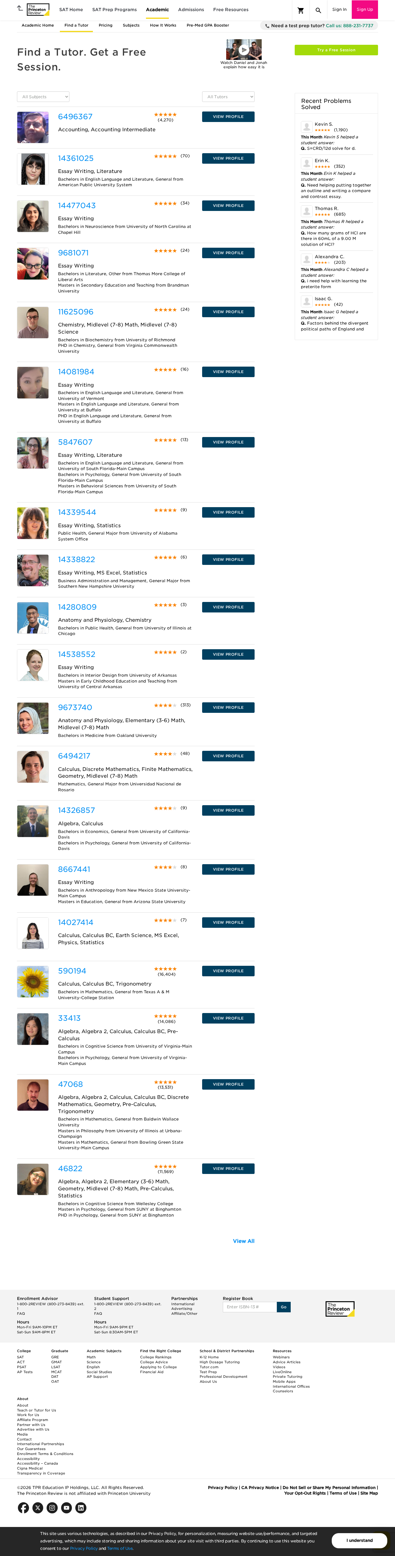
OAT (55, 1381)
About (22, 1405)
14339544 (77, 512)
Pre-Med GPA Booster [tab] (208, 25)
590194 (72, 970)
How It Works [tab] (163, 25)
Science (94, 1362)
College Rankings (156, 1357)
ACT (21, 1362)
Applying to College (158, 1367)
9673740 (75, 707)
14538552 (76, 654)
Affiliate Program (32, 1420)
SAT (20, 1357)
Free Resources (230, 9)
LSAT (55, 1367)
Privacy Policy (84, 1548)
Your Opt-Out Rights (305, 1493)
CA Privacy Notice (260, 1487)
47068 (70, 1084)
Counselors (283, 1391)
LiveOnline (282, 1372)
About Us (208, 1381)
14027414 (76, 922)
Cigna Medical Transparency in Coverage (41, 1470)
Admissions (191, 9)
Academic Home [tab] (38, 25)
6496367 (75, 116)
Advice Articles (287, 1362)
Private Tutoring (287, 1376)
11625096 (76, 311)
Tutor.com (209, 1367)
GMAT (56, 1362)
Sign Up (365, 9)
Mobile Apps (284, 1381)
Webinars (281, 1357)
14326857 (76, 810)
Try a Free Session (336, 50)
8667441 (74, 869)
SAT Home (71, 9)
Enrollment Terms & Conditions (45, 1454)
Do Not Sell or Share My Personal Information (329, 1487)
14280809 (77, 607)
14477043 (77, 205)
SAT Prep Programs (114, 9)
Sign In (339, 9)
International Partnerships (40, 1444)
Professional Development (223, 1376)
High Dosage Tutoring (220, 1362)
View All (244, 1241)
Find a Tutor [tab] (76, 25)
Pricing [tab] (105, 25)
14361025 (76, 158)
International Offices (291, 1386)
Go (284, 1307)
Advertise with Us (33, 1429)
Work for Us (28, 1415)
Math (91, 1357)
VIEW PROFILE (228, 116)
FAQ (21, 1313)
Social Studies (99, 1372)
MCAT (56, 1372)
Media (22, 1434)
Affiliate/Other (184, 1313)
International (182, 1304)
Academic (157, 9)
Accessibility (28, 1459)
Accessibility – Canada (37, 1463)
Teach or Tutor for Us (36, 1410)
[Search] (318, 10)
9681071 (73, 252)
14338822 (76, 559)
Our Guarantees (31, 1449)
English (93, 1367)
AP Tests (25, 1372)
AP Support (97, 1376)
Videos (279, 1367)
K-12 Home (209, 1357)
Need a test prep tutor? (321, 25)
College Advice (154, 1362)
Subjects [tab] (131, 25)
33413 (69, 1018)
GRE (55, 1357)
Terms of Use (119, 1548)
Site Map (369, 1493)
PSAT (21, 1367)
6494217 (74, 755)
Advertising (181, 1308)
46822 (70, 1168)
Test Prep (208, 1372)
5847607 (75, 442)
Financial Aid (152, 1372)
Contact (24, 1439)
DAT (54, 1376)
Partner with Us (31, 1425)
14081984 (76, 371)
